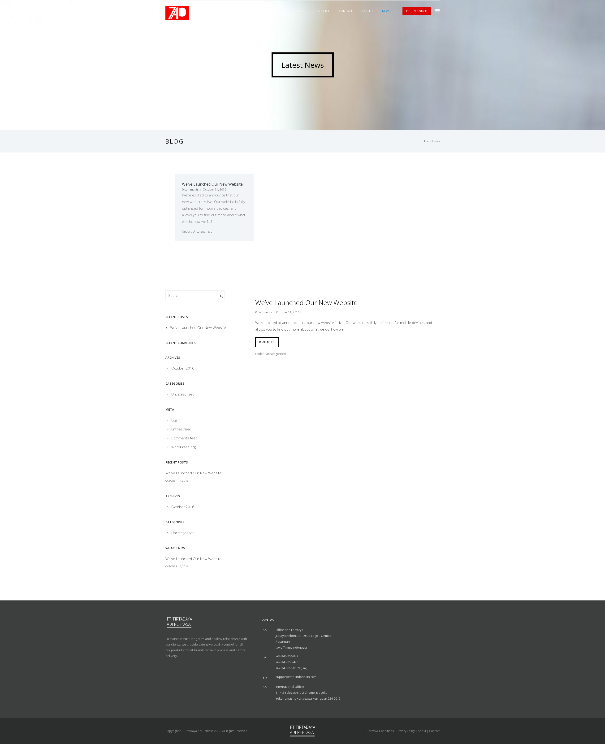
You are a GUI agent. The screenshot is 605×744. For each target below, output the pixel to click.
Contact (345, 11)
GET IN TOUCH (416, 11)
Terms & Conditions (380, 731)
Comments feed (184, 438)
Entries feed (181, 429)
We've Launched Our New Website (193, 473)
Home (427, 141)
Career (367, 11)
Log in (176, 420)
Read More (267, 342)
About (301, 11)
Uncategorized (202, 232)
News (386, 11)
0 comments (190, 189)
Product (322, 11)
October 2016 (182, 368)
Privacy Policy (406, 731)
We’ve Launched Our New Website (212, 184)
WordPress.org (183, 447)
